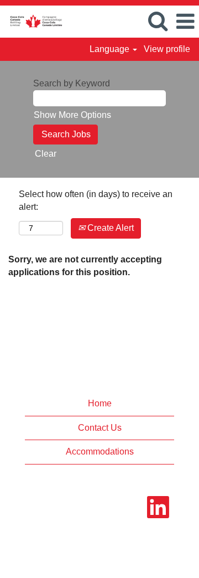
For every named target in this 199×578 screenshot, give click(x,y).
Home (100, 403)
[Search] (157, 21)
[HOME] (32, 21)
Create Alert (109, 228)
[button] (185, 22)
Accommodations (100, 451)
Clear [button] (45, 153)
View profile (167, 49)
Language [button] (111, 49)
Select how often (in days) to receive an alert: (95, 200)
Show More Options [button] (72, 115)
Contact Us (100, 427)
